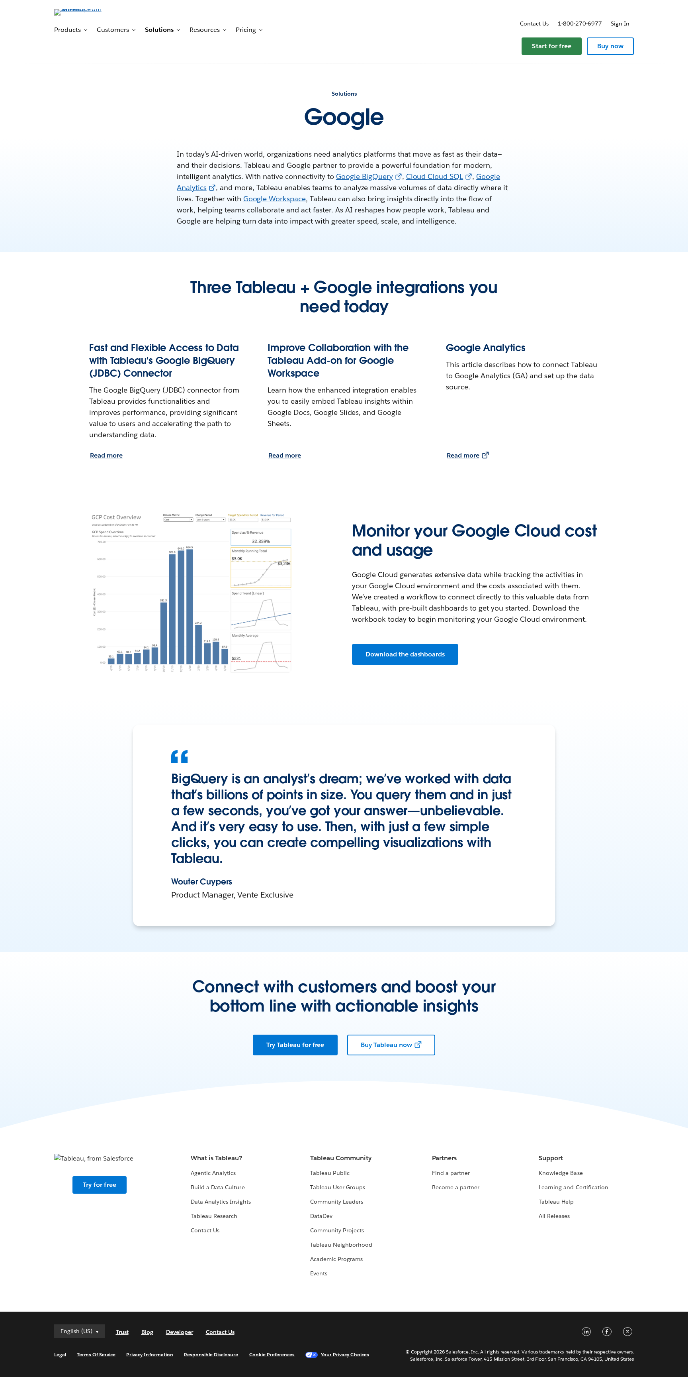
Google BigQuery (364, 176)
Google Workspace (274, 198)
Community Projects (337, 1230)
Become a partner (455, 1187)
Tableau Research (214, 1216)
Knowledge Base (560, 1173)
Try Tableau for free (295, 1045)
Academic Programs (336, 1259)
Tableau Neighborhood (341, 1244)
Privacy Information (149, 1354)
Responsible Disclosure (211, 1354)
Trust (122, 1332)
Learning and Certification (573, 1187)
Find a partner (451, 1173)
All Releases (554, 1216)
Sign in (620, 23)
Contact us (534, 23)
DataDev (321, 1216)
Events (318, 1273)
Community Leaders (336, 1201)
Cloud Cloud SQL (434, 176)
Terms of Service (96, 1354)
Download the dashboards (405, 654)
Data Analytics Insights (220, 1201)
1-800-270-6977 (580, 23)
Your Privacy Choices (345, 1354)
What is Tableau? (216, 1158)
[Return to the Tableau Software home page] (88, 12)
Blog (147, 1332)
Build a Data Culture (217, 1187)
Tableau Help (556, 1201)
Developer (179, 1332)
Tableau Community (340, 1158)
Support (551, 1158)
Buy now (610, 46)
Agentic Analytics (213, 1173)
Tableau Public (330, 1173)
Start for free (551, 46)
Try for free (99, 1185)
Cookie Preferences (272, 1354)
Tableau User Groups (337, 1187)
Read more (106, 455)
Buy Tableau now (386, 1045)
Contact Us (205, 1230)
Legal (60, 1354)
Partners (444, 1158)
